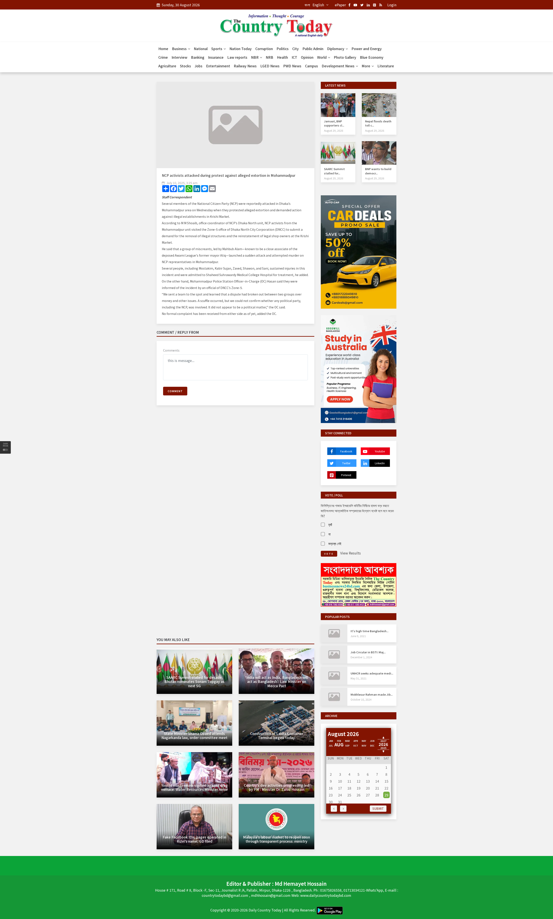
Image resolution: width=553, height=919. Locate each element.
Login (391, 4)
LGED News (270, 65)
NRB (269, 57)
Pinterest (346, 475)
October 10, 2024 (361, 699)
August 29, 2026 (333, 130)
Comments (171, 350)
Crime (163, 57)
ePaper (340, 4)
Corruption (264, 48)
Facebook (346, 451)
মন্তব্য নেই (334, 543)
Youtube (380, 451)
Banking (197, 57)
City (295, 48)
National (201, 48)
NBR (255, 57)
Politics (282, 48)
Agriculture (167, 65)
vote (329, 553)
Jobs (198, 65)
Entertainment (218, 65)
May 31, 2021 (359, 678)
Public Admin (312, 48)
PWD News (292, 65)
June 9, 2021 (358, 636)
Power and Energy (366, 48)
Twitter (346, 463)
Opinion (307, 57)
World (322, 57)
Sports (217, 48)
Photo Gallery (345, 57)
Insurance (216, 57)
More (366, 65)
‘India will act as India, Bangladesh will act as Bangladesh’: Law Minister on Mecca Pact (276, 681)
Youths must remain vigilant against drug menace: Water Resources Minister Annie (194, 787)
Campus (311, 65)
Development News (338, 65)
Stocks (185, 65)
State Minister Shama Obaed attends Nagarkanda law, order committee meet (194, 735)
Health (282, 57)
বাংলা (307, 4)
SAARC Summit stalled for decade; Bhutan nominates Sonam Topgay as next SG (194, 681)
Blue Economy (371, 57)
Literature (385, 65)
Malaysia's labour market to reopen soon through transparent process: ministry (276, 839)
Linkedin (380, 463)
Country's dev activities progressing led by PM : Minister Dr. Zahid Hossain (276, 787)
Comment (175, 391)
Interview (179, 57)
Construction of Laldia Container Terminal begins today (276, 735)
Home (163, 48)
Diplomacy (336, 48)
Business (180, 48)
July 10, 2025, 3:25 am (182, 183)
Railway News (245, 65)
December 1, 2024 (361, 657)
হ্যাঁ (330, 524)
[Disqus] (235, 471)
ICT (294, 57)
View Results (350, 553)
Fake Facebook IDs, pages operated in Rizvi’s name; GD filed (194, 839)
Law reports (237, 57)
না (329, 534)
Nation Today (240, 48)
